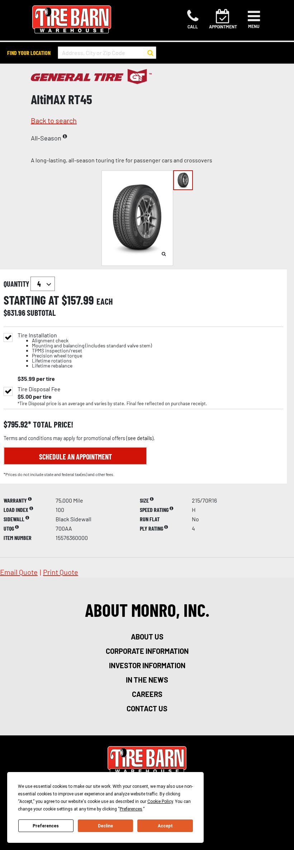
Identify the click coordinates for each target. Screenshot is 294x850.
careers (147, 694)
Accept (165, 825)
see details (140, 438)
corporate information (147, 651)
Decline (105, 825)
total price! (52, 424)
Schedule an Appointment (75, 456)
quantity (17, 284)
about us (147, 636)
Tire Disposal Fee (39, 389)
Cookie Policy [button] (160, 801)
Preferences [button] (131, 809)
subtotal (41, 313)
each (104, 301)
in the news (147, 679)
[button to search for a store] (150, 52)
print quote (60, 572)
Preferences (46, 825)
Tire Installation (85, 350)
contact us (147, 708)
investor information (147, 665)
